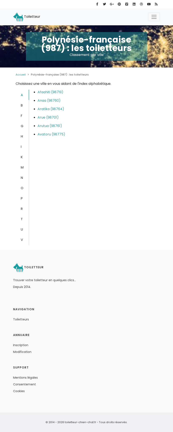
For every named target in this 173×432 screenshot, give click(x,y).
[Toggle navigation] (154, 17)
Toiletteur (31, 16)
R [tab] (22, 208)
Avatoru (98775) (51, 134)
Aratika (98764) (51, 109)
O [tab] (22, 188)
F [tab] (21, 115)
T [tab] (22, 219)
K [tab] (22, 157)
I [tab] (21, 146)
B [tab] (22, 105)
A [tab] (22, 95)
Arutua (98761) (50, 125)
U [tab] (22, 229)
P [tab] (22, 198)
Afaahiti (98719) (50, 92)
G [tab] (22, 126)
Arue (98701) (48, 117)
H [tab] (22, 136)
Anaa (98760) (49, 100)
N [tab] (22, 177)
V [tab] (22, 239)
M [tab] (22, 167)
